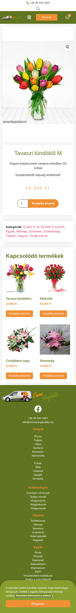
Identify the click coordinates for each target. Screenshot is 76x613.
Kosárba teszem (43, 203)
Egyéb (10, 231)
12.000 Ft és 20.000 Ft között (43, 227)
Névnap (21, 231)
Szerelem (35, 231)
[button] (29, 17)
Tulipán (11, 236)
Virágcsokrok (38, 236)
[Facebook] (38, 409)
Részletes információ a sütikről (33, 595)
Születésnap (51, 231)
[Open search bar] (38, 8)
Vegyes (23, 236)
